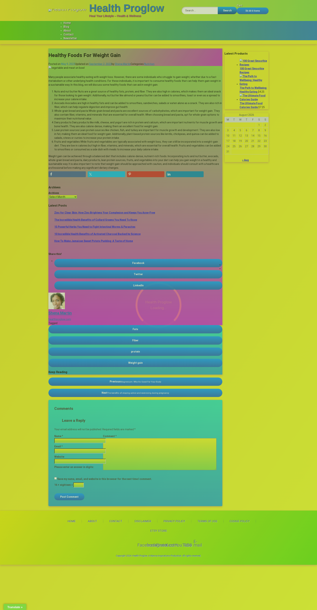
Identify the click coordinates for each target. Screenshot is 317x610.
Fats (135, 329)
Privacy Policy (174, 521)
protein (135, 351)
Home (67, 22)
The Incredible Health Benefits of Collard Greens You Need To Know (95, 219)
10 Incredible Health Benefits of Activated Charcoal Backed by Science (97, 233)
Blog (66, 26)
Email (58, 446)
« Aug (245, 160)
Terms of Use (207, 521)
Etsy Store (158, 530)
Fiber (135, 340)
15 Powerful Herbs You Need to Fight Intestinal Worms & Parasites (94, 226)
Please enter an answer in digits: (74, 467)
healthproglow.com (59, 319)
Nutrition (149, 63)
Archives (53, 193)
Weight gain (135, 362)
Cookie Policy (240, 521)
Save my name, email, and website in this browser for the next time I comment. (104, 478)
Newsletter (70, 38)
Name (58, 436)
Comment (109, 436)
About (67, 30)
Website (59, 456)
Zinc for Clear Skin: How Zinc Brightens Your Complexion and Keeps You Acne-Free (104, 212)
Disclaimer (142, 521)
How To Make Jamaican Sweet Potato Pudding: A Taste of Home (93, 240)
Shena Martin (123, 63)
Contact (68, 34)
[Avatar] (56, 308)
